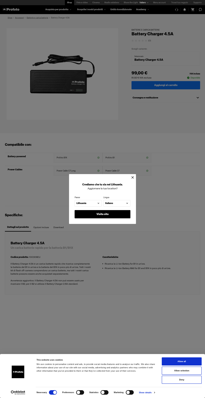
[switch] (80, 392)
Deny (181, 379)
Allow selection (181, 370)
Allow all (182, 361)
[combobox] (88, 203)
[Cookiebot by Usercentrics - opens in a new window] (18, 392)
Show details (145, 392)
